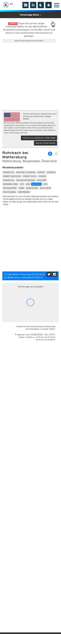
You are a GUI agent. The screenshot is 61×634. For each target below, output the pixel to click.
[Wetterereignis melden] (33, 5)
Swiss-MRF (41, 180)
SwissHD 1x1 (8, 172)
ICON (45, 184)
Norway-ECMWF (10, 188)
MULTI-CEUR (45, 188)
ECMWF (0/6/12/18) (12, 176)
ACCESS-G (36, 184)
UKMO (21, 188)
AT (11, 4)
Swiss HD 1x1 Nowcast (25, 172)
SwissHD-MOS (32, 188)
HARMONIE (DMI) (10, 184)
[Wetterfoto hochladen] (25, 5)
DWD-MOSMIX (24, 192)
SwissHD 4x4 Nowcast (25, 180)
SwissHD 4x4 (8, 180)
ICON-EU (42, 176)
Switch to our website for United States (39, 138)
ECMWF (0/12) (29, 176)
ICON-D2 (41, 172)
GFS (22, 184)
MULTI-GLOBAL (9, 192)
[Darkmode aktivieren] (41, 5)
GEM (28, 184)
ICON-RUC (51, 172)
